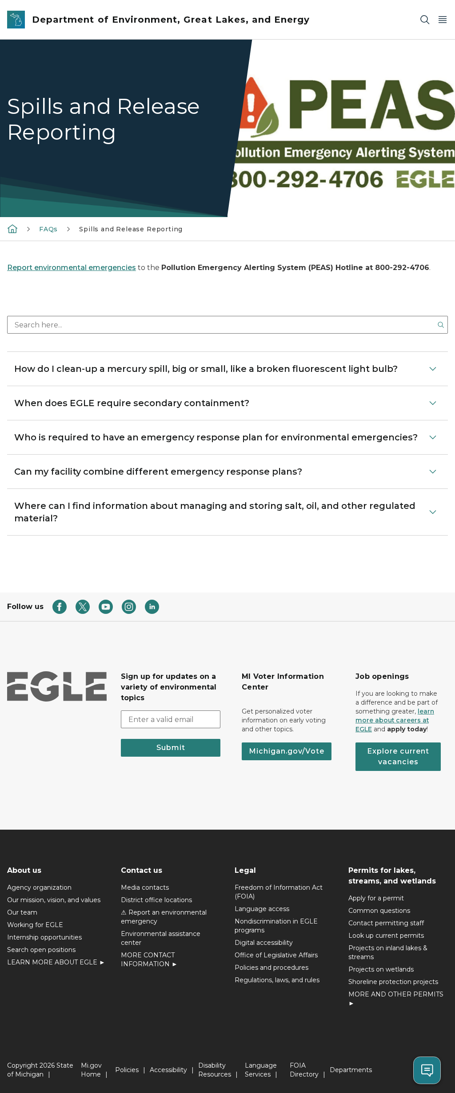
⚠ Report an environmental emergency (164, 916)
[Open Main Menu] (442, 19)
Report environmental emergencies (71, 267)
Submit (170, 747)
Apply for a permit (376, 898)
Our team (22, 912)
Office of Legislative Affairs (276, 955)
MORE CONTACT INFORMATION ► (149, 959)
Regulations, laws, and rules (277, 980)
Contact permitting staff (386, 923)
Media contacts (145, 887)
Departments (351, 1070)
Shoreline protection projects (393, 982)
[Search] (424, 19)
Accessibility (168, 1070)
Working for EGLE (35, 925)
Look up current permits (386, 936)
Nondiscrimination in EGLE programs (276, 925)
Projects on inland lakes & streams (387, 952)
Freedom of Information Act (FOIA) (279, 891)
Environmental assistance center (160, 938)
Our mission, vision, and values (53, 900)
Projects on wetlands (381, 969)
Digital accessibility (264, 943)
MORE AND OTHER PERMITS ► (395, 998)
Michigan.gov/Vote (286, 751)
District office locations (156, 900)
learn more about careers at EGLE (394, 720)
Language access (262, 909)
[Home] (12, 229)
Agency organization (39, 887)
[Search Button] (440, 324)
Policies (127, 1070)
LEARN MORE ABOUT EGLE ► (56, 962)
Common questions (379, 911)
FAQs (48, 229)
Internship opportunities (44, 937)
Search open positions (41, 950)
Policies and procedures (271, 968)
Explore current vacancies (398, 756)
